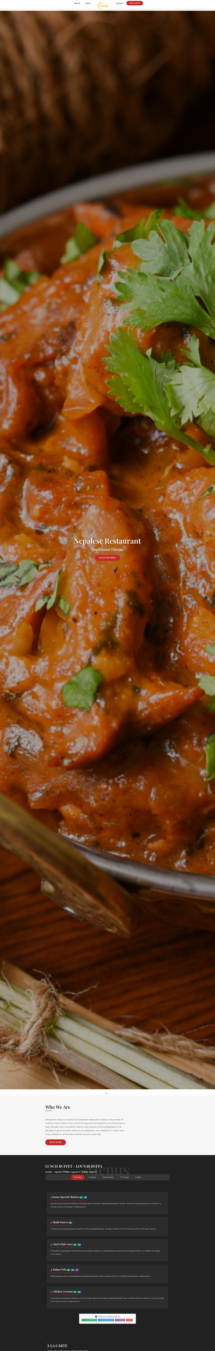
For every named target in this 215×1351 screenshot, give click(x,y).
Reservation (134, 3)
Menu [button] (88, 3)
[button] (106, 1093)
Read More (55, 1142)
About (77, 3)
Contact (119, 3)
